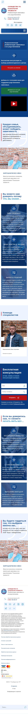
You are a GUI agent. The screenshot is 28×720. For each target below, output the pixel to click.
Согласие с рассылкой (6, 640)
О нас (14, 688)
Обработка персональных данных (8, 652)
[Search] (25, 707)
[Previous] (2, 339)
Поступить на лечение (14, 67)
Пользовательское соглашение (8, 648)
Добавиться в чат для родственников (14, 90)
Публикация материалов (6, 655)
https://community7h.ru (8, 630)
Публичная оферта (5, 663)
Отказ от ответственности (7, 644)
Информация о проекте (14, 691)
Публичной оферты (19, 404)
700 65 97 (12, 600)
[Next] (25, 339)
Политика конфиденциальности (8, 659)
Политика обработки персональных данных (11, 637)
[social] (8, 25)
